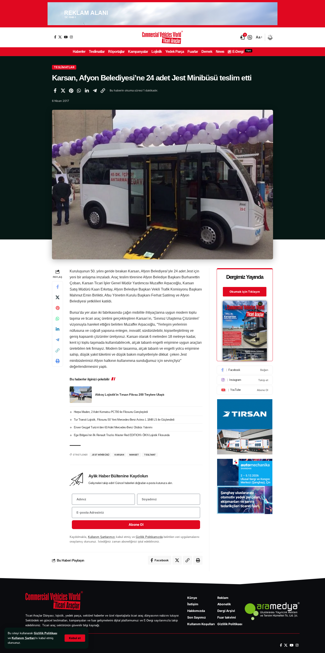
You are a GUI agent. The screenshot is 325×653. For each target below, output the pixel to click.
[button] (75, 638)
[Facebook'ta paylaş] (55, 90)
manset (134, 454)
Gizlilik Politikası (45, 633)
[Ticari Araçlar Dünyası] (162, 37)
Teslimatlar (64, 67)
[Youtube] (245, 390)
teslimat (150, 454)
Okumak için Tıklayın (244, 291)
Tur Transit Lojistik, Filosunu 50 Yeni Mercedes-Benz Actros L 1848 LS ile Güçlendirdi (124, 419)
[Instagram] (71, 37)
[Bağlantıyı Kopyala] (103, 90)
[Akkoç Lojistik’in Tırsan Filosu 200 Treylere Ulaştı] (81, 394)
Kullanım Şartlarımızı (101, 537)
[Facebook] (55, 37)
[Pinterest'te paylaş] (71, 90)
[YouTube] (66, 37)
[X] (60, 37)
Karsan (119, 454)
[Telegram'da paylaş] (95, 90)
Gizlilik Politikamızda (149, 537)
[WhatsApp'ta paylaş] (79, 90)
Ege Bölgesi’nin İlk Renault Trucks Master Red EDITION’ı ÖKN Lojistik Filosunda (122, 435)
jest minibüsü (100, 454)
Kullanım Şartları (23, 638)
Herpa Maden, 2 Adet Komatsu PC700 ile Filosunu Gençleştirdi (111, 412)
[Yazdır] (57, 361)
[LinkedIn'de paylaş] (87, 90)
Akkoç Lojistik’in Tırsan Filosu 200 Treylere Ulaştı (129, 394)
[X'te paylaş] (63, 90)
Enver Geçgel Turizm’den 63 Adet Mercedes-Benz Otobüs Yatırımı (113, 427)
